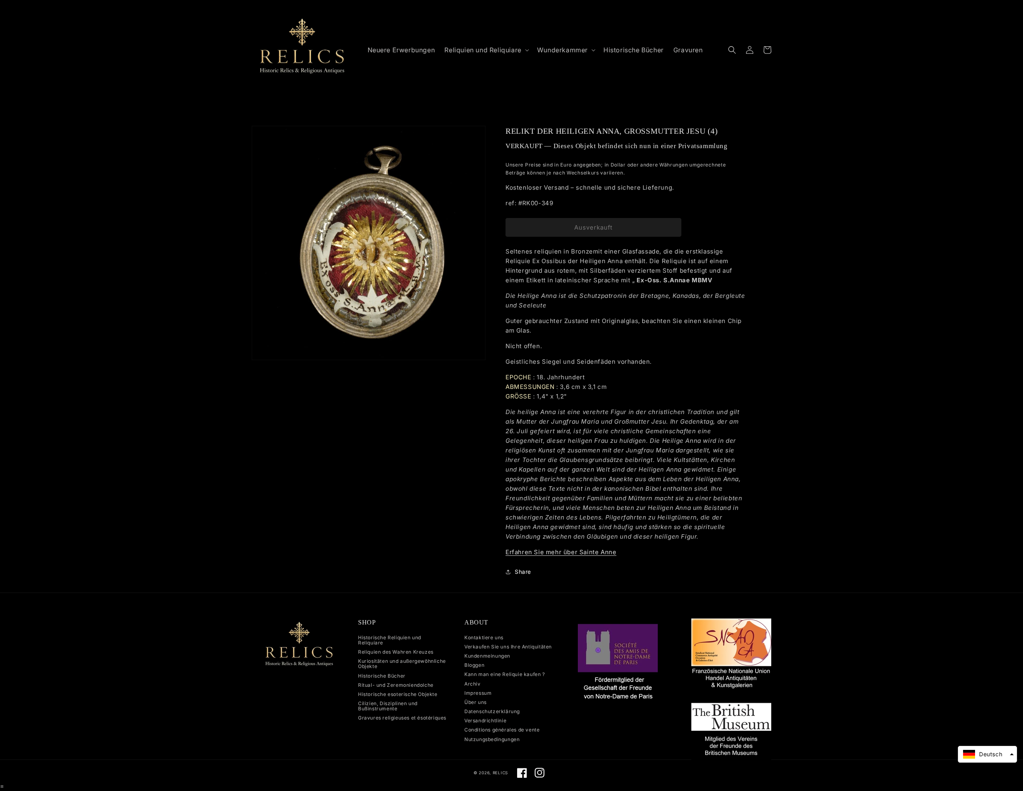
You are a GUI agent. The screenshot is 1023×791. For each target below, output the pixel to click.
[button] (486, 50)
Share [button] (523, 571)
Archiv (472, 684)
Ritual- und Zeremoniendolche (396, 685)
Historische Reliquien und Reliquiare (389, 640)
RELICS (500, 772)
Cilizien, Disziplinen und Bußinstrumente (388, 706)
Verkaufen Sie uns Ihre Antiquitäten (508, 647)
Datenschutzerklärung (492, 711)
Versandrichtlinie (485, 721)
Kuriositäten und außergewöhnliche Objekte (402, 663)
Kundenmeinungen (487, 656)
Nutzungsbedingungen (491, 739)
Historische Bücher (382, 676)
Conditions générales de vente (501, 730)
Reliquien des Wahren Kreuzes (396, 652)
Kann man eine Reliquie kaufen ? (504, 674)
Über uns (475, 702)
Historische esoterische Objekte (398, 694)
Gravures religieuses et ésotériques (402, 718)
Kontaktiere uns (484, 637)
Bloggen (474, 665)
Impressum (478, 693)
